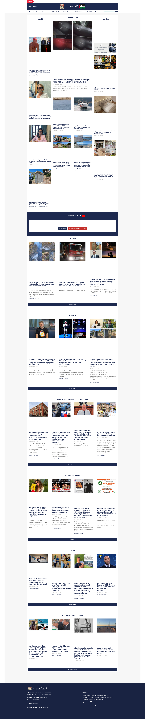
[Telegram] (112, 6)
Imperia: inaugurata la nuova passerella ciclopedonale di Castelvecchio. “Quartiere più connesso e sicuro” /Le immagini (61, 165)
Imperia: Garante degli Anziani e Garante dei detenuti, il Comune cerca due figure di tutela (40, 161)
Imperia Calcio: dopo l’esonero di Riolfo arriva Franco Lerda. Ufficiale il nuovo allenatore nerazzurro (106, 586)
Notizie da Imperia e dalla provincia (72, 399)
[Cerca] (116, 11)
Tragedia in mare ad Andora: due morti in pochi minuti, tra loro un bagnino (82, 127)
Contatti (89, 11)
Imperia (35, 11)
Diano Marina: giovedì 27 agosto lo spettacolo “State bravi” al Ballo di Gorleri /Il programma (60, 509)
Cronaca (72, 238)
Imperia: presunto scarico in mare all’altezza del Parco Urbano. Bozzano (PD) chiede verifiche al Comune (61, 126)
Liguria (65, 11)
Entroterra (55, 11)
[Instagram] (106, 6)
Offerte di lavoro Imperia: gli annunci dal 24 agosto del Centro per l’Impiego (106, 433)
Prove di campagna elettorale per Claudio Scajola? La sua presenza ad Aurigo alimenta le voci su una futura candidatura (72, 361)
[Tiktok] (115, 6)
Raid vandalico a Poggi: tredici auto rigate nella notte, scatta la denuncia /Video (71, 81)
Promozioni (105, 19)
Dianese (44, 11)
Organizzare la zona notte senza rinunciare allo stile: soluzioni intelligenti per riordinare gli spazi (105, 132)
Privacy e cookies (33, 703)
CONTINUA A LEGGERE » (34, 298)
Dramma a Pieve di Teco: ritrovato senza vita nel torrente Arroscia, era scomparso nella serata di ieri (72, 284)
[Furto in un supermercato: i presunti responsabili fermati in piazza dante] (72, 222)
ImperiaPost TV (74, 216)
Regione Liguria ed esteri (72, 615)
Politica (72, 315)
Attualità (40, 19)
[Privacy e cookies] (27, 702)
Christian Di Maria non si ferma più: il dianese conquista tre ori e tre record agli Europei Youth (38, 581)
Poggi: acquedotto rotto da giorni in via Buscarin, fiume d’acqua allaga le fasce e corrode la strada (42, 284)
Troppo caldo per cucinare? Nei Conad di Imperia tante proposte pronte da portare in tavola (104, 88)
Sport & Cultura (77, 11)
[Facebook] (103, 6)
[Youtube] (109, 6)
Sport (72, 550)
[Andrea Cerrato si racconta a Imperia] (100, 222)
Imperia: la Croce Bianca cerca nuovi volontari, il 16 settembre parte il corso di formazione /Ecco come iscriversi (106, 512)
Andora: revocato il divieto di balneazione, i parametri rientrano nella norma (106, 650)
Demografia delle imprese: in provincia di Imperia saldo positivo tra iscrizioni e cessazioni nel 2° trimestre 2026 (38, 435)
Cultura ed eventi (72, 476)
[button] (72, 304)
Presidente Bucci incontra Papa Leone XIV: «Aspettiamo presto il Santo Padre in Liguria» (61, 648)
